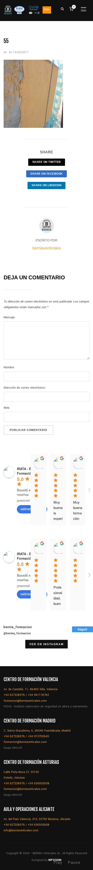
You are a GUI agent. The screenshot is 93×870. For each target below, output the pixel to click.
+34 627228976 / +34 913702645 (26, 736)
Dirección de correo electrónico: (25, 388)
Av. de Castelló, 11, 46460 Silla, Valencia (31, 689)
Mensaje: (9, 317)
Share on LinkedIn (47, 185)
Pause (74, 862)
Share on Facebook (46, 173)
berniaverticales (46, 248)
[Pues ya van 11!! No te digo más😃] (11, 654)
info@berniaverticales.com (21, 830)
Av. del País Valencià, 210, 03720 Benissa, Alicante (37, 819)
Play (57, 862)
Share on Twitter (46, 162)
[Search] (62, 8)
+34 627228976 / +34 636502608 (26, 783)
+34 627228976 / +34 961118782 (26, 695)
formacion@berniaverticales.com (25, 701)
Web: (7, 408)
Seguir (82, 629)
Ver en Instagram (46, 644)
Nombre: (9, 367)
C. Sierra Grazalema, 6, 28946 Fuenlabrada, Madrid (37, 731)
